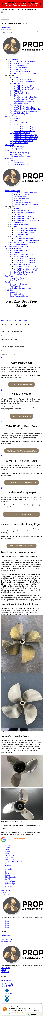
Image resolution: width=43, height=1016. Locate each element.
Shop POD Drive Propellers (19, 67)
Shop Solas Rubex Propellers (24, 101)
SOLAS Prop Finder (21, 103)
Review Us (5, 895)
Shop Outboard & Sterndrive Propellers (23, 61)
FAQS (7, 151)
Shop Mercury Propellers (23, 85)
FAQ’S (7, 879)
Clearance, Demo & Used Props (16, 115)
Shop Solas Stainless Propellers (25, 99)
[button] (42, 1004)
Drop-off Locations (16, 162)
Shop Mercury (15, 83)
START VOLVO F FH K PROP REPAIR (21, 483)
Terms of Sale (10, 855)
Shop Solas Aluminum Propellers (25, 97)
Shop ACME (14, 77)
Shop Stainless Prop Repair (19, 125)
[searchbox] (20, 32)
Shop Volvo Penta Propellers (24, 107)
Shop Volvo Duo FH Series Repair (26, 137)
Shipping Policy (10, 877)
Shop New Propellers (12, 59)
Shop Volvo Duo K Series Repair (25, 139)
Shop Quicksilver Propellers (19, 113)
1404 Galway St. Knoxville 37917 (7, 940)
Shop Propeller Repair (13, 117)
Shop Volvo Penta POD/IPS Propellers (27, 109)
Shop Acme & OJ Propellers (19, 63)
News (7, 863)
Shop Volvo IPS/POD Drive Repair (22, 123)
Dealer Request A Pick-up (19, 164)
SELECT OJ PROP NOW (21, 416)
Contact (8, 865)
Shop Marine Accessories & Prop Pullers (24, 73)
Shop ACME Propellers (22, 79)
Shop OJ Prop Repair (17, 121)
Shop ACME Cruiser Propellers (25, 81)
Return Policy (10, 857)
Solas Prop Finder (16, 149)
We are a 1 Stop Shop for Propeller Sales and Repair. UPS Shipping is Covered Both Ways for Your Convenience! (21, 4)
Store (7, 849)
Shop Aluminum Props (18, 69)
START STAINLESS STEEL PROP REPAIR (21, 514)
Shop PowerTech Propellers (19, 93)
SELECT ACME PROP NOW (21, 384)
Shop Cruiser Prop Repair (19, 143)
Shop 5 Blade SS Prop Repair (24, 131)
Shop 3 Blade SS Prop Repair (24, 127)
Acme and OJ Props (17, 147)
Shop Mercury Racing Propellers (25, 87)
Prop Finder (9, 145)
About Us (8, 869)
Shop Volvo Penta (16, 105)
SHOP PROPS (6, 30)
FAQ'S (7, 853)
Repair (7, 851)
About (7, 847)
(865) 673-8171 (6, 28)
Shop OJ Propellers (16, 91)
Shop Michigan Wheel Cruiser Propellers (24, 111)
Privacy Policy (10, 859)
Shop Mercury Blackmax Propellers (26, 89)
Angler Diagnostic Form (13, 861)
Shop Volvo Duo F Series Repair (25, 135)
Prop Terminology (16, 155)
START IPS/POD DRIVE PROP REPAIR (22, 451)
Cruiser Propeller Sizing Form (20, 157)
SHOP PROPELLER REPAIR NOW (14, 320)
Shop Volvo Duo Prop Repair (20, 133)
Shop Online (5, 891)
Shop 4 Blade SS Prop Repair (24, 129)
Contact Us (9, 159)
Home (7, 845)
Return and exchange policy (19, 153)
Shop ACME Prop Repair (19, 119)
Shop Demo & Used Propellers (20, 71)
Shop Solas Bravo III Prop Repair (21, 141)
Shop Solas (14, 95)
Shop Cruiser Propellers (18, 65)
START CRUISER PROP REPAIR (21, 546)
